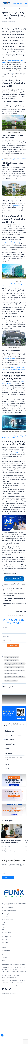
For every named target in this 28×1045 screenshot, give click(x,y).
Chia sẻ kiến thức (12, 8)
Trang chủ (4, 8)
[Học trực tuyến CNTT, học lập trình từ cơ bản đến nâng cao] (6, 3)
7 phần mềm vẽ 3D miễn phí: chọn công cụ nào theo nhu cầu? (11, 841)
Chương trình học (6, 939)
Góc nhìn (7, 748)
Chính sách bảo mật (6, 932)
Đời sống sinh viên (6, 950)
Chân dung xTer (9, 739)
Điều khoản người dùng (7, 919)
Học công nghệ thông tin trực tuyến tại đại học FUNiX (14, 676)
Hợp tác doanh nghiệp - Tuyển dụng (13, 758)
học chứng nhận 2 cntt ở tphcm (11, 660)
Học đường (4, 957)
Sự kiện (7, 764)
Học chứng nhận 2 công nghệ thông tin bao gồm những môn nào (14, 663)
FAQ (3, 929)
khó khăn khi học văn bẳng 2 (11, 680)
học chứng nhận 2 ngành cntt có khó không (14, 667)
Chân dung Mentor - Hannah (13, 735)
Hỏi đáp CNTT (9, 753)
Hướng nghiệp (5, 942)
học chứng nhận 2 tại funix (10, 673)
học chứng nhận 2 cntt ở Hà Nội (11, 657)
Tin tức (7, 768)
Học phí (3, 945)
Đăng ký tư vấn (17, 3)
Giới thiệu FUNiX (5, 916)
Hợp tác (3, 924)
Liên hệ (3, 927)
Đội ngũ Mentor (5, 922)
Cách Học (4, 947)
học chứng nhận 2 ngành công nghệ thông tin (14, 670)
